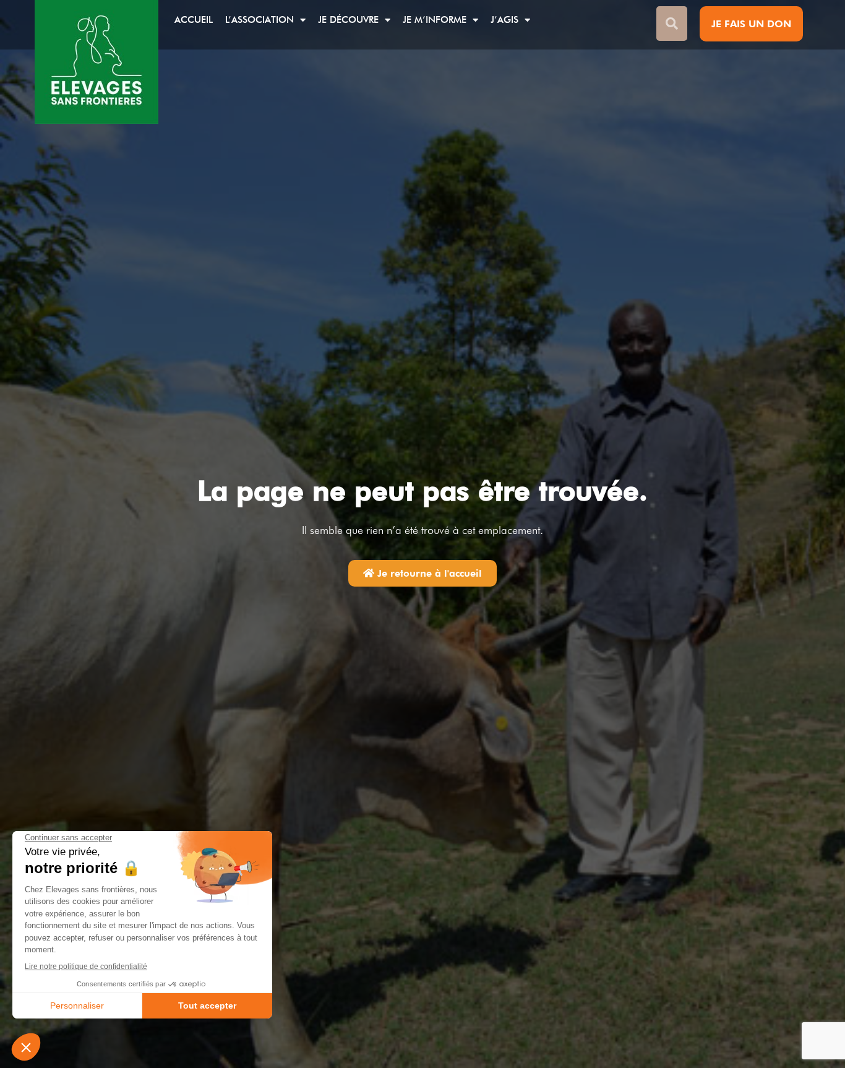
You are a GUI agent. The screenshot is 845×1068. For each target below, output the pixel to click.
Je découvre (348, 19)
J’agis (504, 19)
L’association (259, 19)
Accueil (193, 19)
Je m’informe (434, 19)
